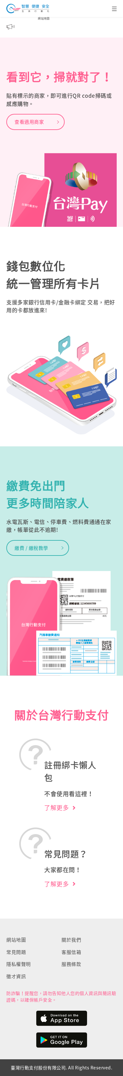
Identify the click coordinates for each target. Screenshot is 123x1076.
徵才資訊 (16, 976)
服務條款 (71, 964)
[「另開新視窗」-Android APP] (61, 1040)
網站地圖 (44, 18)
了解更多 (56, 807)
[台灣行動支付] (27, 8)
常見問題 (16, 952)
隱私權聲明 (18, 964)
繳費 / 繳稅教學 (31, 547)
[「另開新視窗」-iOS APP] (61, 1019)
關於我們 (71, 939)
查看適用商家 (29, 121)
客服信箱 (71, 952)
